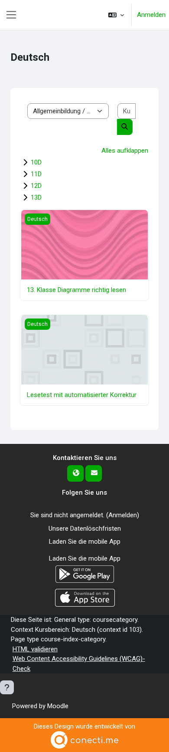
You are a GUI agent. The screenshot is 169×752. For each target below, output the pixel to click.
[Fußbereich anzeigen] (7, 687)
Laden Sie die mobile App (84, 541)
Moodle (57, 706)
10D (36, 162)
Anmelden (151, 15)
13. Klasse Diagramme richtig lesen (76, 290)
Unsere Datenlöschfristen (85, 528)
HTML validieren (35, 649)
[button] (116, 15)
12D (36, 186)
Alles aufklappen (124, 150)
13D (36, 197)
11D (36, 174)
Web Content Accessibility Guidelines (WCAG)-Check (79, 664)
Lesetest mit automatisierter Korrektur (81, 395)
